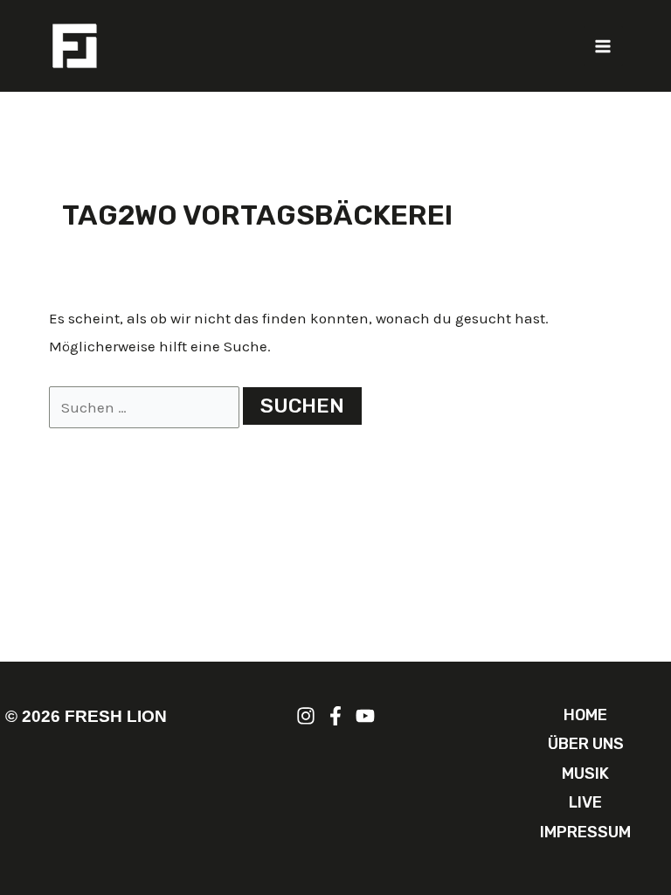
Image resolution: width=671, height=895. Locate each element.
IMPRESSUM (585, 832)
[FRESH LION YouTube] (365, 715)
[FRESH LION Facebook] (335, 715)
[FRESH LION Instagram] (305, 715)
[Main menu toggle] (604, 46)
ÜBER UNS (586, 743)
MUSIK (585, 773)
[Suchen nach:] (146, 407)
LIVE (585, 802)
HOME (585, 715)
